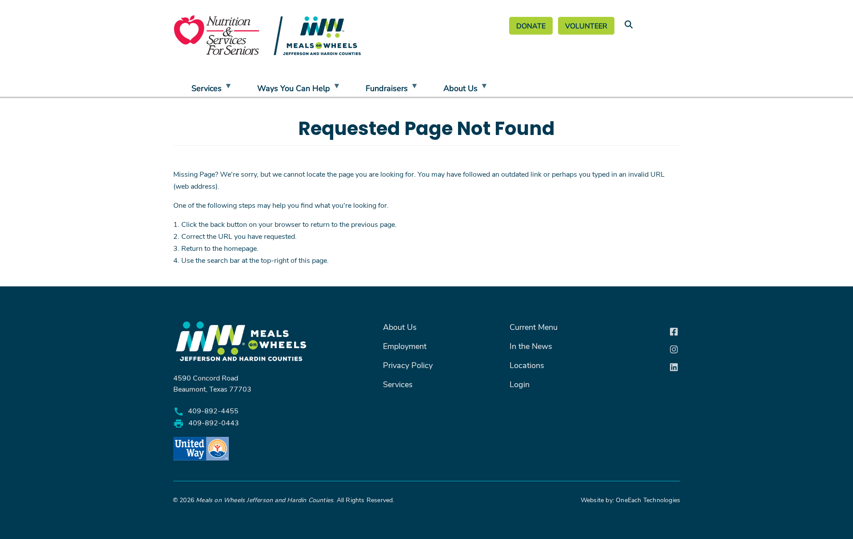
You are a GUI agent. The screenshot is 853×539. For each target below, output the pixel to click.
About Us (400, 326)
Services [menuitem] (199, 90)
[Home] (192, 6)
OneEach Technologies (647, 499)
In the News (531, 346)
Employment (404, 346)
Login (520, 384)
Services (398, 384)
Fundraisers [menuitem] (379, 90)
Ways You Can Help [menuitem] (286, 90)
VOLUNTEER (586, 25)
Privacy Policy (408, 365)
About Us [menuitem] (453, 90)
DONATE (531, 25)
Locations (527, 365)
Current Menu (534, 326)
